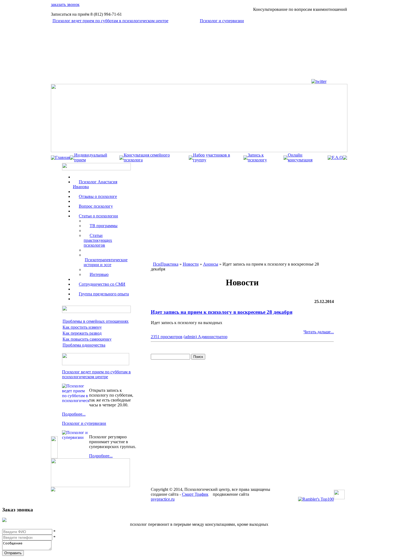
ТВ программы (104, 225)
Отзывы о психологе (98, 196)
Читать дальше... (319, 331)
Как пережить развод (82, 333)
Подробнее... (74, 414)
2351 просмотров (166, 336)
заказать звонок (65, 4)
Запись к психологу (257, 157)
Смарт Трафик (195, 494)
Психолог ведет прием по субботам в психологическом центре (110, 20)
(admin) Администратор (205, 336)
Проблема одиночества (84, 345)
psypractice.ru (163, 499)
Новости (191, 264)
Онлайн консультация (300, 157)
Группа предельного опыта (104, 294)
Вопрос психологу (96, 206)
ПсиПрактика (165, 264)
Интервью (99, 274)
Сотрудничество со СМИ (102, 284)
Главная (62, 157)
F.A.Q (337, 157)
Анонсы (210, 264)
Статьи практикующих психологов (98, 240)
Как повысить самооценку (87, 339)
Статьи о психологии (98, 216)
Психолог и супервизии (222, 20)
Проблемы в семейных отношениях (96, 321)
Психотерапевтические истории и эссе (106, 262)
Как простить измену (82, 327)
